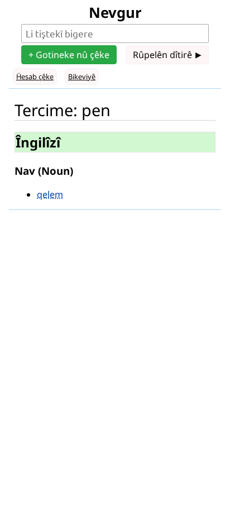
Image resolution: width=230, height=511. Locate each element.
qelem (50, 194)
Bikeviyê (81, 76)
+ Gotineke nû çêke (68, 55)
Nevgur (115, 12)
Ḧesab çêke (35, 76)
